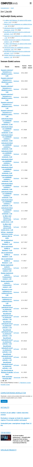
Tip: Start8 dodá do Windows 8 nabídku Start (7, 372)
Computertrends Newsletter (13, 393)
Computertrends (5, 8)
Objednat (4, 401)
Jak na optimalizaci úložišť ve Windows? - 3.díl (7, 248)
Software (16, 219)
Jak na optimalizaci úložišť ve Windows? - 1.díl (7, 261)
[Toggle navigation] (30, 3)
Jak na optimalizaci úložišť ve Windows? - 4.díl (7, 242)
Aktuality (5, 407)
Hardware (16, 73)
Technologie (17, 377)
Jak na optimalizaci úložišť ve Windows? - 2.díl (7, 254)
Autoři (12, 8)
